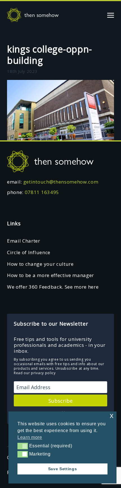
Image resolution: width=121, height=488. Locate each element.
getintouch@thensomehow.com (60, 181)
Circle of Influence (28, 252)
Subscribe (60, 400)
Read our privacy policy (35, 373)
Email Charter (23, 241)
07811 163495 (42, 192)
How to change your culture (40, 264)
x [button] (112, 415)
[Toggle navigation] (110, 15)
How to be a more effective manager (50, 275)
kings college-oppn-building (49, 54)
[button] (22, 446)
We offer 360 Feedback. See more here (52, 287)
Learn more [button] (29, 437)
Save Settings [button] (62, 469)
